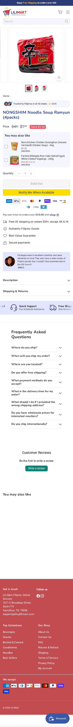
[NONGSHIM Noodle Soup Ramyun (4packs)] (24, 530)
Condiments (10, 647)
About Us (43, 632)
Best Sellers (10, 657)
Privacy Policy (46, 663)
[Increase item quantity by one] (31, 173)
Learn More (25, 151)
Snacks (7, 637)
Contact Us (44, 637)
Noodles (8, 652)
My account (45, 668)
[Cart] (60, 12)
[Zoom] (59, 77)
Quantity (8, 173)
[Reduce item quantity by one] (19, 173)
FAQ (40, 642)
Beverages (9, 632)
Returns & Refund (48, 647)
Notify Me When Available (36, 192)
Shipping (43, 652)
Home (6, 96)
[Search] (66, 21)
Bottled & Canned (13, 642)
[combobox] (36, 21)
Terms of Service (48, 657)
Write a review (36, 468)
